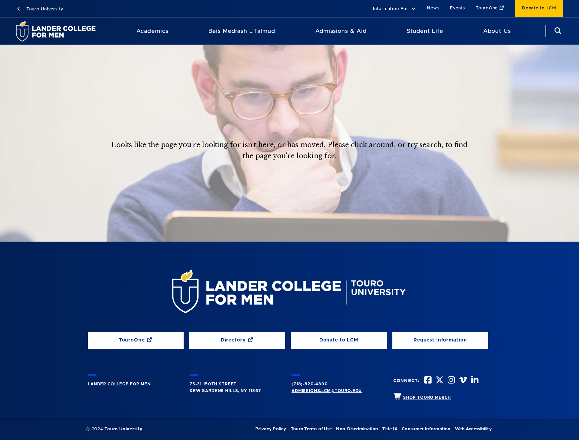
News (433, 8)
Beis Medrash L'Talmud (241, 31)
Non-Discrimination (357, 429)
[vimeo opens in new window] (462, 381)
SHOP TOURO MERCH (427, 397)
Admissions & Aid (341, 31)
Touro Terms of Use (311, 429)
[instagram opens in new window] (450, 381)
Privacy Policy (270, 429)
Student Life (425, 31)
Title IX (389, 429)
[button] (394, 9)
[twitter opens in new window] (439, 381)
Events (457, 8)
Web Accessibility (473, 429)
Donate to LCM (539, 8)
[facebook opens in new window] (427, 381)
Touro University (44, 9)
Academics (152, 31)
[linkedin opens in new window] (474, 381)
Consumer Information (426, 429)
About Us (497, 31)
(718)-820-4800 (310, 384)
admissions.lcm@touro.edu (327, 391)
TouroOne (487, 8)
